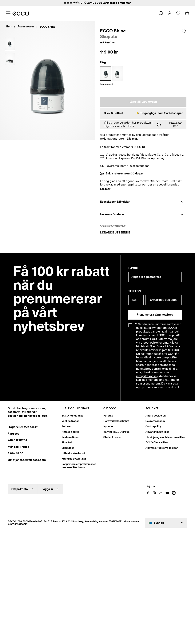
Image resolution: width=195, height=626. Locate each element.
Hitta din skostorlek (73, 453)
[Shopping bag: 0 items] (187, 13)
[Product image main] (10, 43)
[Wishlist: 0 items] (178, 13)
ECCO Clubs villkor (157, 442)
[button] (143, 113)
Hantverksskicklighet (116, 420)
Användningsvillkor (157, 431)
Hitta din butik (70, 431)
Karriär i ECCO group (116, 431)
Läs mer (132, 138)
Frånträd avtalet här (74, 458)
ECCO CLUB (141, 147)
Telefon (134, 291)
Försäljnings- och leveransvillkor (165, 437)
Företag (108, 415)
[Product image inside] (10, 59)
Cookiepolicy (153, 426)
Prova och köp (175, 124)
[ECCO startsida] (20, 13)
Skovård (67, 442)
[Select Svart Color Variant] (117, 73)
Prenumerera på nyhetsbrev (155, 314)
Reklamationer (71, 437)
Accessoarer (26, 26)
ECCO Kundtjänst (72, 415)
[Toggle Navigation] (8, 13)
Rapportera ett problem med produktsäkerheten (79, 465)
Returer (66, 426)
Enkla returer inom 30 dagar (124, 173)
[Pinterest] (173, 493)
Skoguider (68, 447)
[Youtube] (167, 493)
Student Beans (112, 437)
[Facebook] (147, 493)
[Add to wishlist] (183, 31)
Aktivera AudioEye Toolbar (161, 447)
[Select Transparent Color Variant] (105, 73)
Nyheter (108, 426)
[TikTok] (160, 493)
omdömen (124, 3)
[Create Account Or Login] (169, 13)
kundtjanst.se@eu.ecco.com (27, 460)
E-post (133, 268)
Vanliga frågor (70, 420)
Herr (9, 26)
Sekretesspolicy (155, 420)
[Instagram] (154, 493)
